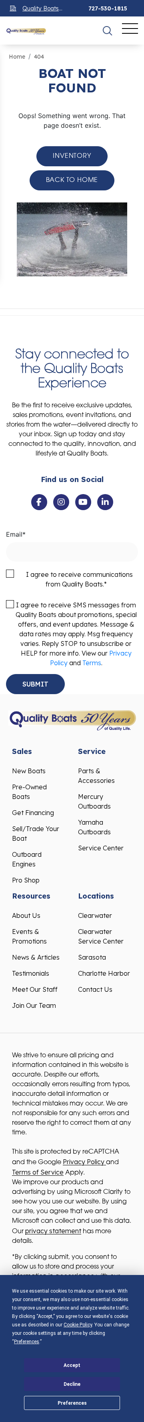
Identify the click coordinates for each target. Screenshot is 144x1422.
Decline (72, 1384)
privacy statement (53, 1231)
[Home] (26, 31)
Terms (91, 663)
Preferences (72, 1403)
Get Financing (33, 813)
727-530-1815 (107, 8)
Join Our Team (34, 1005)
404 (39, 56)
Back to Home (72, 180)
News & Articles (36, 957)
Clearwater (95, 915)
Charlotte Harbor (104, 973)
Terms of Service (38, 1172)
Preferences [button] (26, 1341)
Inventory (72, 156)
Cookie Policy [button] (78, 1325)
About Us (26, 915)
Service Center (101, 848)
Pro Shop (26, 880)
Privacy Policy (84, 1162)
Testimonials (30, 973)
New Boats (29, 771)
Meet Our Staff (35, 989)
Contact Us (95, 989)
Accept (72, 1365)
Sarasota (92, 957)
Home (17, 56)
